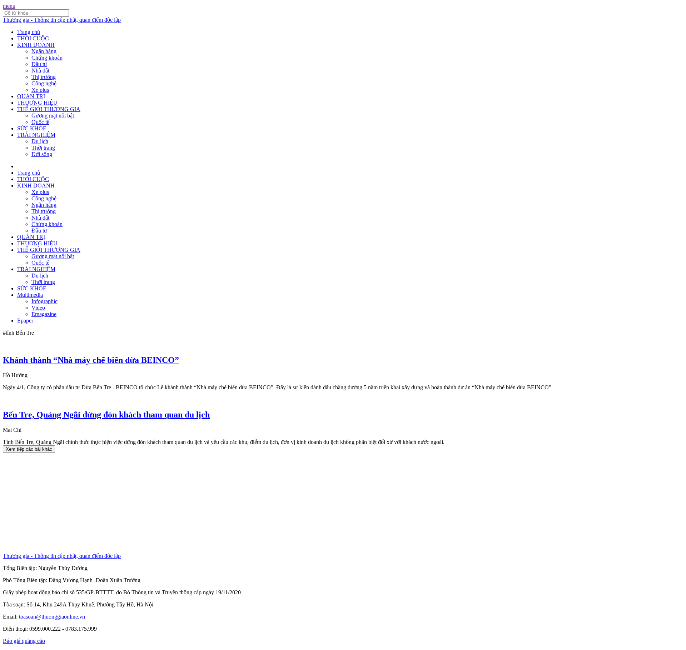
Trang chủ (28, 32)
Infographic (44, 301)
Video (38, 308)
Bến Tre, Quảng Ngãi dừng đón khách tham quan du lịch (106, 414)
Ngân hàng (43, 51)
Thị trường (43, 77)
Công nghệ (43, 83)
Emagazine (43, 314)
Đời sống (41, 154)
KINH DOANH (36, 45)
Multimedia (30, 295)
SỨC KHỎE (31, 128)
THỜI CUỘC (33, 38)
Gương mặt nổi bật (52, 115)
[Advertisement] (217, 503)
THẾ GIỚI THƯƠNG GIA (48, 109)
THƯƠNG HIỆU (37, 103)
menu (9, 6)
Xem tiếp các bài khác (29, 449)
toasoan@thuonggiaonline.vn (52, 617)
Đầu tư (39, 64)
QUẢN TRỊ (31, 96)
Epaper (25, 321)
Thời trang (43, 148)
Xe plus (40, 90)
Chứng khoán (47, 58)
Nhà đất (40, 71)
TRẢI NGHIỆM (36, 135)
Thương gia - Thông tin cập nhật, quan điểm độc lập (62, 20)
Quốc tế (40, 122)
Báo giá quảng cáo (24, 641)
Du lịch (39, 141)
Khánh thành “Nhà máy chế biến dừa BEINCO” (91, 360)
